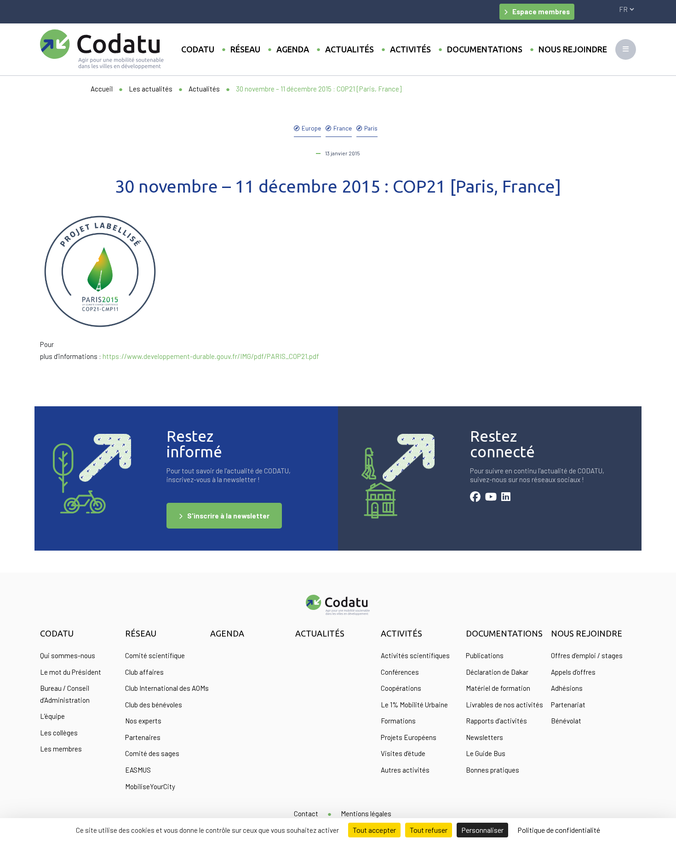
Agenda (292, 49)
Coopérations (401, 688)
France (342, 128)
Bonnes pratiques (492, 770)
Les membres (61, 749)
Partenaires (142, 737)
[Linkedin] (505, 498)
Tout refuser (428, 829)
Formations (398, 721)
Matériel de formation (498, 688)
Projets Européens (408, 737)
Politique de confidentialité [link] (558, 829)
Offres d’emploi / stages (587, 655)
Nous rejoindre (573, 49)
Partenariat (568, 704)
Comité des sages (152, 753)
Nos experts (143, 721)
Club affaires (144, 672)
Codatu (197, 49)
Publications (485, 655)
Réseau (245, 49)
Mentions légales (366, 813)
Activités (410, 49)
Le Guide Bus (485, 753)
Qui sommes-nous (67, 655)
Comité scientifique (155, 655)
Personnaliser (482, 829)
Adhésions (567, 688)
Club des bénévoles (153, 704)
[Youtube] (491, 498)
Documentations (484, 49)
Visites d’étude (403, 753)
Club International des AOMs (167, 688)
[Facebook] (475, 498)
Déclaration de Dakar (497, 672)
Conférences (400, 672)
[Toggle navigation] (625, 49)
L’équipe (52, 716)
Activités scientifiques (415, 655)
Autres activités (405, 770)
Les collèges (59, 732)
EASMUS (138, 770)
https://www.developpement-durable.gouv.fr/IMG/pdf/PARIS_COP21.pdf (211, 356)
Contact (306, 813)
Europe (311, 128)
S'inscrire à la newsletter (228, 516)
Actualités (349, 49)
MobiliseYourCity (150, 786)
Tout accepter (374, 829)
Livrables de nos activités (504, 704)
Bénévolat (566, 721)
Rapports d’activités (496, 721)
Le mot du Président (70, 672)
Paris (371, 128)
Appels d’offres (573, 672)
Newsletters (484, 737)
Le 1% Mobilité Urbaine (414, 704)
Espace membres (541, 11)
